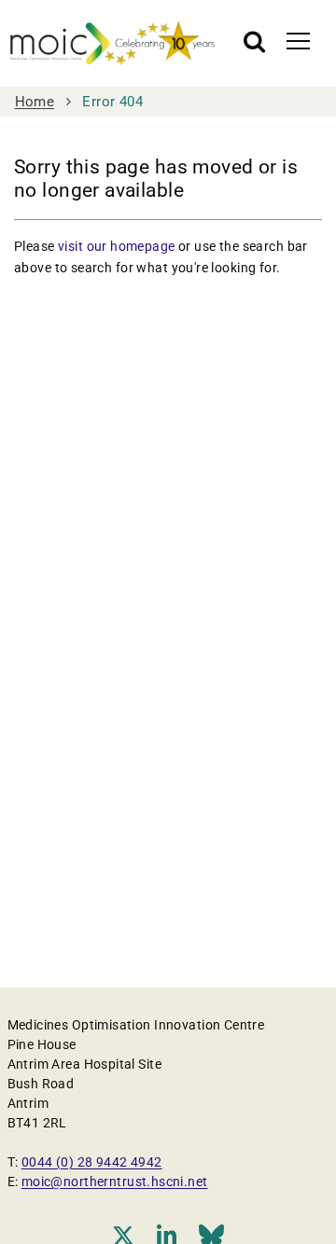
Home (35, 101)
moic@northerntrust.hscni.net (114, 1181)
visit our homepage (116, 246)
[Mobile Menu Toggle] (298, 40)
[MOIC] (112, 43)
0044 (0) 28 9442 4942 (91, 1161)
